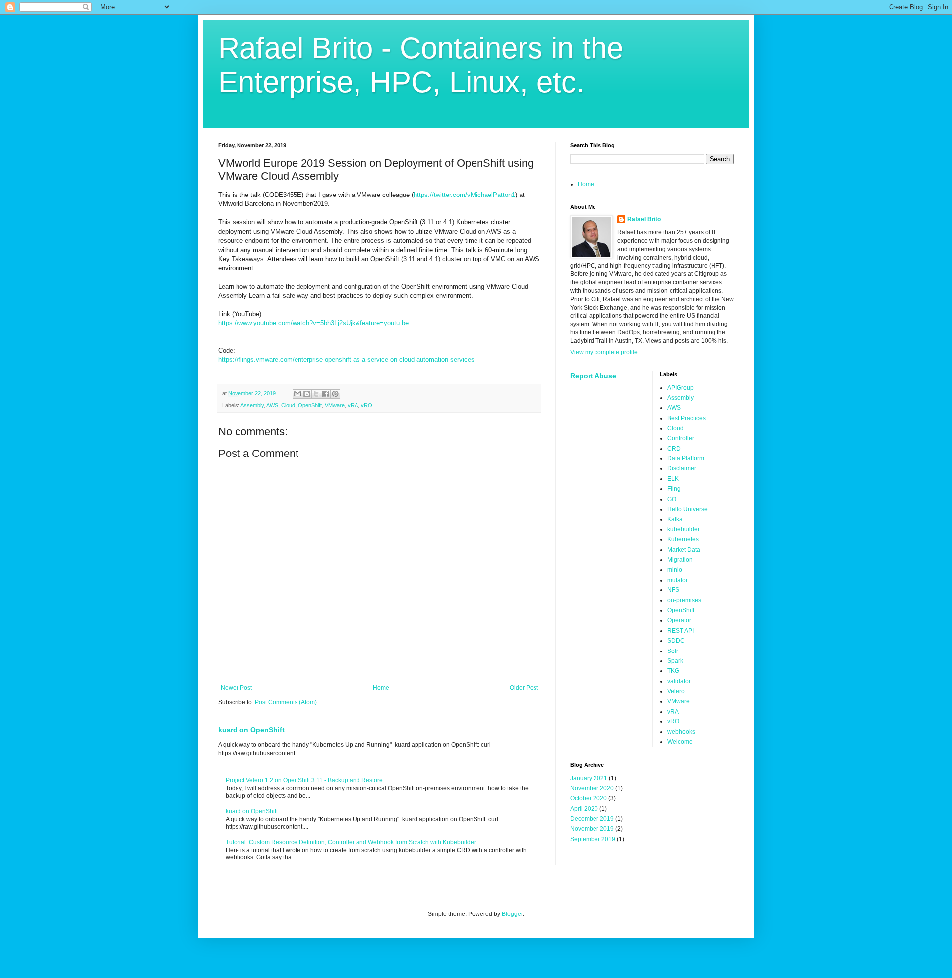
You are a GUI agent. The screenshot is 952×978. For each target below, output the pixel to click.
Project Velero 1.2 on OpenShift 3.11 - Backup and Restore (304, 780)
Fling (674, 488)
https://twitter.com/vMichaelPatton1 (464, 194)
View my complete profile (604, 352)
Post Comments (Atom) (286, 702)
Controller (680, 438)
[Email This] (297, 394)
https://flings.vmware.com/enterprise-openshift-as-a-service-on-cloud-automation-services (346, 359)
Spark (675, 660)
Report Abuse (593, 376)
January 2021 (588, 778)
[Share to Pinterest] (335, 394)
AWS (272, 405)
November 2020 (592, 788)
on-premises (684, 600)
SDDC (676, 640)
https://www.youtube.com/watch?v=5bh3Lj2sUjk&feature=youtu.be (313, 322)
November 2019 (592, 828)
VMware (335, 405)
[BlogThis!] (307, 394)
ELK (673, 478)
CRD (674, 448)
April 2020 (584, 808)
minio (674, 569)
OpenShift (310, 405)
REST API (680, 630)
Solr (672, 651)
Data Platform (685, 458)
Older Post (524, 687)
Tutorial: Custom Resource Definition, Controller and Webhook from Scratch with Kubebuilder (351, 842)
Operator (679, 620)
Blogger (512, 914)
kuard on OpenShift (251, 730)
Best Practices (686, 418)
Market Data (683, 549)
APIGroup (680, 387)
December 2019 (592, 818)
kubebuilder (683, 529)
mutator (677, 580)
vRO (366, 405)
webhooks (681, 731)
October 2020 (588, 798)
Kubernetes (683, 539)
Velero (676, 691)
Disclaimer (681, 468)
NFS (673, 590)
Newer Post (236, 687)
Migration (680, 559)
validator (679, 681)
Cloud (288, 405)
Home (381, 687)
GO (671, 499)
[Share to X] (316, 394)
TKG (673, 670)
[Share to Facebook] (326, 394)
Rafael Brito (644, 219)
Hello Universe (687, 509)
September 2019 (592, 839)
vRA (353, 405)
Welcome (680, 741)
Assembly (252, 405)
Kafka (675, 519)
